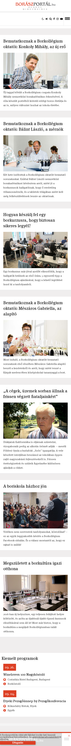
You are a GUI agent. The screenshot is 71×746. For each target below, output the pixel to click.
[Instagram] (57, 19)
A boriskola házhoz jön (25, 486)
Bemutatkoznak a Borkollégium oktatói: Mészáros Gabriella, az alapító (33, 308)
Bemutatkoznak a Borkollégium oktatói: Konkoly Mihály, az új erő (34, 43)
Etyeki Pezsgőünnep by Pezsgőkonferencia (34, 701)
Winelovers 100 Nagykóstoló (24, 674)
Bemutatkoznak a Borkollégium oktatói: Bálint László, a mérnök (33, 126)
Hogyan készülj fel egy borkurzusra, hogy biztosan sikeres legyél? (29, 220)
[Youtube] (61, 19)
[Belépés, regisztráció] (47, 19)
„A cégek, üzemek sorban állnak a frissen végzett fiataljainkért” (35, 393)
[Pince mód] (43, 19)
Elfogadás (17, 743)
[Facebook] (54, 19)
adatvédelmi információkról (45, 737)
